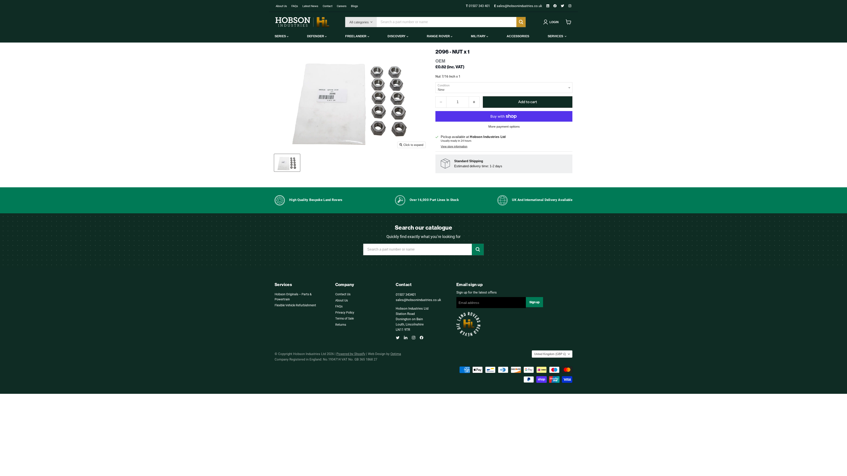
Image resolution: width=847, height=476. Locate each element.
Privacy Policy (344, 312)
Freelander (356, 36)
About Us (281, 6)
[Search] (521, 22)
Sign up (534, 302)
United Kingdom (550, 354)
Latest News (310, 6)
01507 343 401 (478, 6)
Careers (342, 6)
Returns (340, 324)
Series (281, 36)
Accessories (518, 36)
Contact (327, 6)
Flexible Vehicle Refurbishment (295, 305)
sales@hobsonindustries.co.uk (518, 6)
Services (556, 36)
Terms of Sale (344, 318)
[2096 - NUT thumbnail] (287, 162)
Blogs (354, 6)
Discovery (397, 36)
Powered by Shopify (350, 353)
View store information (454, 146)
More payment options (504, 126)
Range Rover (439, 36)
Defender (316, 36)
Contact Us (342, 294)
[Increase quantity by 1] (474, 102)
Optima (395, 353)
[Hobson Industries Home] (302, 22)
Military (478, 36)
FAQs (294, 6)
